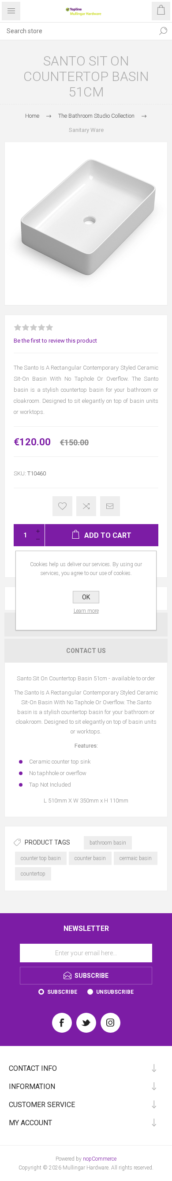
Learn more (86, 611)
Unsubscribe (115, 992)
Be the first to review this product (55, 340)
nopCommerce (99, 1159)
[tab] (86, 651)
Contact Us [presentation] (86, 650)
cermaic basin (136, 858)
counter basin (90, 858)
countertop (33, 874)
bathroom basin (108, 843)
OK (86, 597)
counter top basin (41, 858)
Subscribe (62, 992)
